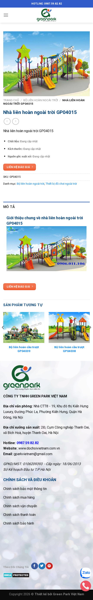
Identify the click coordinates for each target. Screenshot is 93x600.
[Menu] (5, 15)
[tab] (46, 207)
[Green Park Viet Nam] (46, 15)
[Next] (90, 336)
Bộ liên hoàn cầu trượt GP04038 (69, 349)
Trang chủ (11, 100)
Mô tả (9, 207)
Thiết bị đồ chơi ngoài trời (61, 183)
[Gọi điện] (85, 587)
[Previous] (3, 336)
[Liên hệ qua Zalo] (85, 574)
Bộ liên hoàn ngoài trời (40, 100)
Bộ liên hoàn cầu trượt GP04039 (24, 349)
